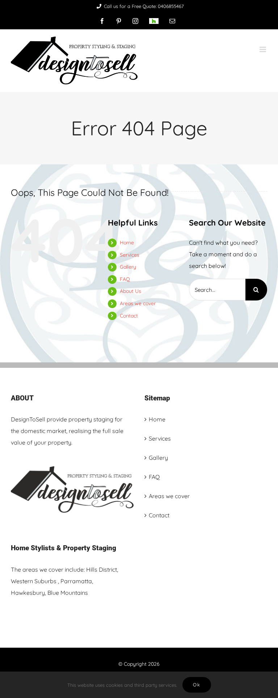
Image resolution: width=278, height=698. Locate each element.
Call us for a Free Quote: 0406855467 (144, 6)
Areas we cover (138, 303)
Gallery (128, 267)
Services (129, 255)
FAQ (125, 279)
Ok (197, 685)
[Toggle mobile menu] (263, 49)
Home (127, 242)
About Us (130, 291)
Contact (129, 315)
